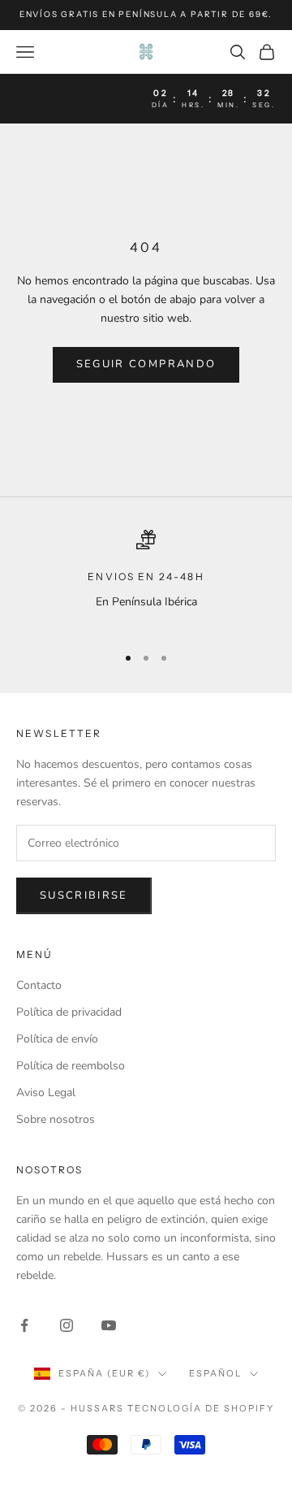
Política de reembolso (70, 1065)
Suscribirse (84, 895)
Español (215, 1373)
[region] (146, 580)
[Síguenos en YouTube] (109, 1325)
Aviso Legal (45, 1092)
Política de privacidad (69, 1012)
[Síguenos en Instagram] (66, 1325)
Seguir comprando (146, 364)
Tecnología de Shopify (200, 1408)
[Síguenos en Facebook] (24, 1325)
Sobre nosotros (55, 1119)
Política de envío (57, 1039)
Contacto (39, 985)
